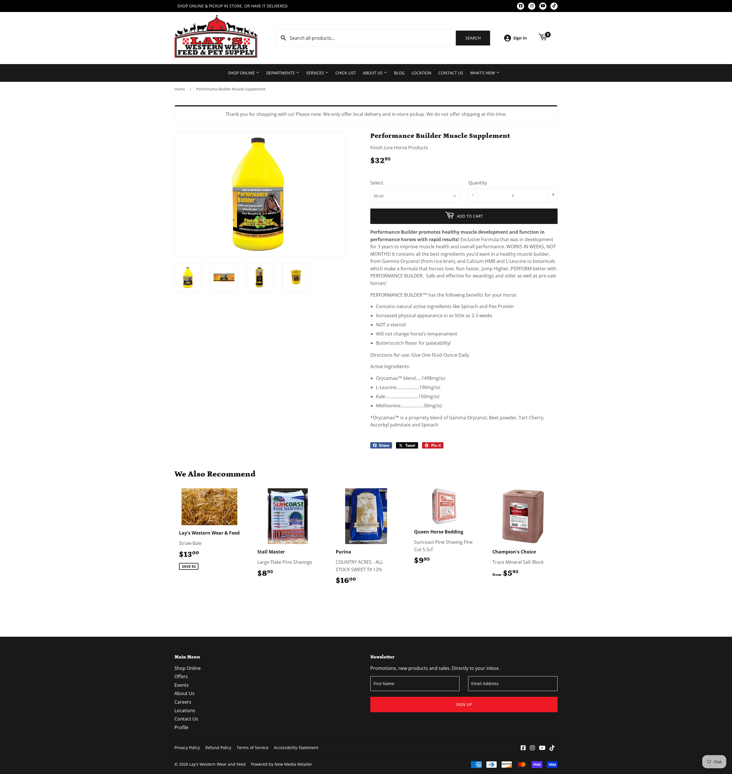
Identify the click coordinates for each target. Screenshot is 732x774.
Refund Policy (218, 747)
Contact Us (450, 73)
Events (181, 685)
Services (315, 73)
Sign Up (464, 704)
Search (478, 38)
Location (421, 73)
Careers (182, 702)
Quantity (477, 183)
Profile (181, 727)
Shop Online (242, 73)
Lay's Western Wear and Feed (217, 764)
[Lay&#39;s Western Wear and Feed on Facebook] (523, 748)
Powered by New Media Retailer (281, 764)
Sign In (520, 38)
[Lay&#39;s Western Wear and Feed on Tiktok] (552, 748)
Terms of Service (252, 747)
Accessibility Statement (296, 747)
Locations (184, 710)
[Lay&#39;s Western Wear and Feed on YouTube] (542, 748)
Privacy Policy (187, 747)
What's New (483, 73)
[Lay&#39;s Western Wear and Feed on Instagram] (532, 748)
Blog (399, 73)
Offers (181, 676)
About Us (373, 73)
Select (376, 183)
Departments (281, 73)
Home (179, 89)
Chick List (345, 73)
